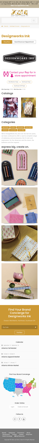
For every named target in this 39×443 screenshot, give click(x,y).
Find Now (19, 332)
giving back (20, 127)
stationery (5, 130)
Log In (12, 407)
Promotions (20, 432)
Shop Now (7, 42)
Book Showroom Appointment (24, 42)
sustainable (13, 130)
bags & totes (6, 127)
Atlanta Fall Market (9, 348)
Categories (12, 432)
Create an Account (23, 407)
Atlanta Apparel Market (11, 357)
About (28, 432)
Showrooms (6, 434)
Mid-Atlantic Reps (13, 82)
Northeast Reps (26, 82)
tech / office (21, 130)
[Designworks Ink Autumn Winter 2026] (10, 107)
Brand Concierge (7, 436)
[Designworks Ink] (20, 167)
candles (13, 127)
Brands (4, 432)
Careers (21, 434)
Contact (14, 434)
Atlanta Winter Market (10, 365)
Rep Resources (19, 436)
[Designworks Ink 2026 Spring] (28, 107)
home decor (29, 127)
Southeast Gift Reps (19, 86)
